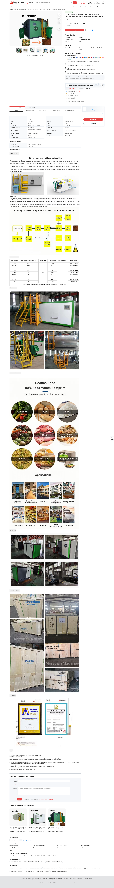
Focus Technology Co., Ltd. (48, 882)
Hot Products (24, 878)
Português (35, 879)
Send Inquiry (75, 30)
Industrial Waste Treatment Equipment (58, 9)
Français (39, 879)
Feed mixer (59, 847)
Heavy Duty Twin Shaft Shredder (16, 847)
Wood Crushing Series (61, 845)
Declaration (71, 882)
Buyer (74, 6)
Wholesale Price (59, 878)
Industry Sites (65, 878)
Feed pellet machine (61, 843)
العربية (64, 879)
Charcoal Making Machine (38, 845)
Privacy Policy (76, 882)
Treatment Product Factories (16, 868)
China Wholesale (52, 878)
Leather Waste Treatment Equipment (35, 861)
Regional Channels (72, 878)
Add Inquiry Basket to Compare (36, 55)
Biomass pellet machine (38, 843)
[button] (76, 110)
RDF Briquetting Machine (15, 843)
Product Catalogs (28, 840)
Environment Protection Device (33, 9)
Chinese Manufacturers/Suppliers (41, 878)
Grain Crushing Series (85, 845)
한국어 (67, 879)
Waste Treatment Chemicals (16, 871)
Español (30, 879)
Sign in (103, 3)
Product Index (79, 878)
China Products (31, 878)
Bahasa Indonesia (93, 879)
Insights (90, 878)
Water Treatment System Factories (50, 868)
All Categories (14, 6)
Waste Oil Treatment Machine (43, 871)
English (26, 879)
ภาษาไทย (78, 879)
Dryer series (35, 847)
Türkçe (83, 879)
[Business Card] (102, 113)
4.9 (88, 110)
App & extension (88, 6)
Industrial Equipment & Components (19, 9)
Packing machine (84, 847)
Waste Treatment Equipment (45, 9)
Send (19, 799)
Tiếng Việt (87, 879)
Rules (104, 6)
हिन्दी (74, 879)
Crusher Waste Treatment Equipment (18, 861)
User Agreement (64, 882)
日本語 (71, 879)
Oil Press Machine (13, 845)
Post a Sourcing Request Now (46, 799)
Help (81, 6)
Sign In (67, 101)
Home (11, 9)
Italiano (50, 879)
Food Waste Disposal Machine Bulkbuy (59, 871)
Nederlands (59, 879)
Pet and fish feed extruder (86, 843)
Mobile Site (86, 878)
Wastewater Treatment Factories (67, 868)
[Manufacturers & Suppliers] (17, 2)
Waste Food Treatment (29, 871)
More (11, 873)
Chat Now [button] (95, 30)
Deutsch (54, 879)
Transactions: (85, 88)
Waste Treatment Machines (96, 868)
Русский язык (45, 879)
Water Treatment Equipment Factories (33, 868)
